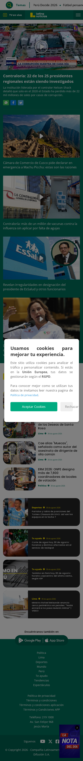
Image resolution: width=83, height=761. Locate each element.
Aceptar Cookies (34, 407)
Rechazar (69, 407)
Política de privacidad (24, 395)
